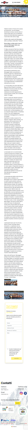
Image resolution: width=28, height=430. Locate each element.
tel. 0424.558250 (21, 388)
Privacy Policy (10, 423)
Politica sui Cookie (4, 423)
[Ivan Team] (4, 2)
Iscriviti (17, 403)
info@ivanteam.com (4, 394)
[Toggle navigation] (26, 2)
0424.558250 (9, 313)
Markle (26, 423)
